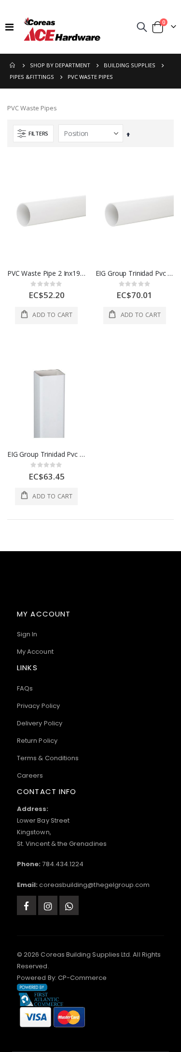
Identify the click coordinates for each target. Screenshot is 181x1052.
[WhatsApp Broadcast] (69, 905)
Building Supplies (129, 65)
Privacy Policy (38, 705)
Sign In (27, 634)
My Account (35, 651)
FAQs (25, 688)
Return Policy (37, 740)
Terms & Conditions (48, 758)
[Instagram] (47, 905)
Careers (30, 775)
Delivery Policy (39, 723)
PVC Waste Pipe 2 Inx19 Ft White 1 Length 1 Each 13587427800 (46, 273)
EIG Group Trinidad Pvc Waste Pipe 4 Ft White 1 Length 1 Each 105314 (135, 273)
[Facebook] (26, 905)
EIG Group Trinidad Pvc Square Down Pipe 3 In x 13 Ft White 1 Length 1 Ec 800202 (46, 454)
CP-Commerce (82, 977)
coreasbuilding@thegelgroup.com (94, 884)
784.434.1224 (63, 864)
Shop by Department (60, 65)
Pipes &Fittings (32, 76)
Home (13, 65)
